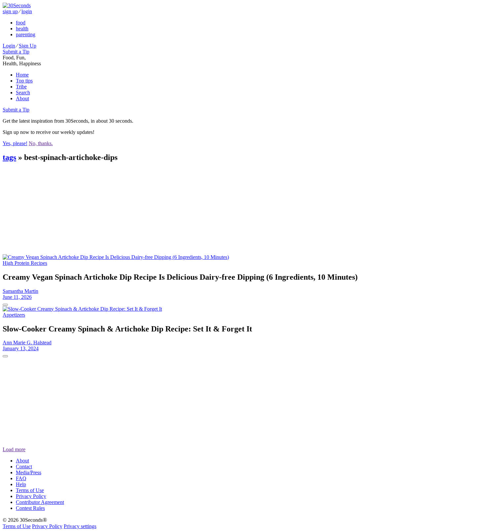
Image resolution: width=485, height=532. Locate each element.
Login (9, 45)
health (22, 28)
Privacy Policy (31, 496)
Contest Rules (30, 508)
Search (23, 92)
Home (22, 75)
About (22, 98)
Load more (14, 449)
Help (21, 484)
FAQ (21, 478)
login (26, 11)
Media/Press (28, 472)
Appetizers (14, 315)
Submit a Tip (16, 51)
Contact (24, 466)
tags (9, 157)
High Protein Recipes (25, 263)
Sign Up (27, 45)
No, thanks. (41, 143)
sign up (10, 11)
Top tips (24, 80)
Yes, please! (15, 143)
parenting (25, 34)
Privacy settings (80, 526)
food (20, 22)
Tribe (21, 86)
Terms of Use (30, 490)
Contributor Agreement (40, 502)
